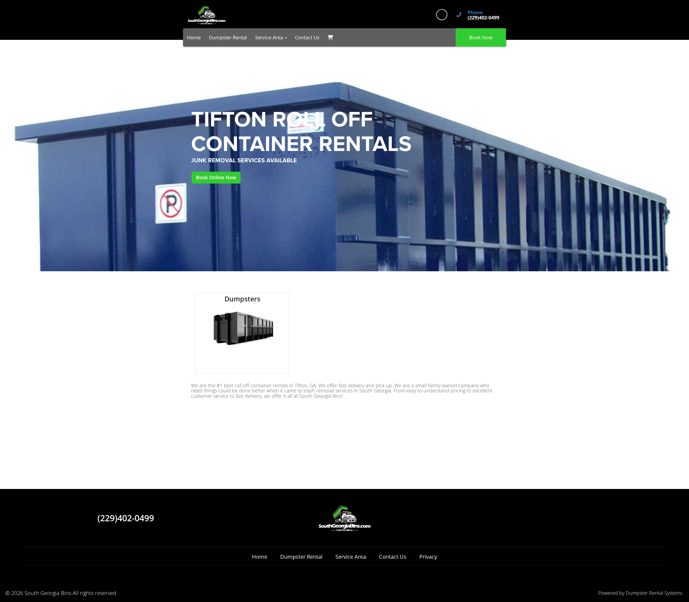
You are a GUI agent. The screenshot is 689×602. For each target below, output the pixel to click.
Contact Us (307, 37)
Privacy (428, 556)
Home (194, 37)
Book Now (481, 37)
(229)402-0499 (125, 518)
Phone (475, 12)
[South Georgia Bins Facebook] (441, 14)
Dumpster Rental (228, 37)
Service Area (350, 556)
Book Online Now (216, 177)
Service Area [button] (269, 37)
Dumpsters (242, 299)
